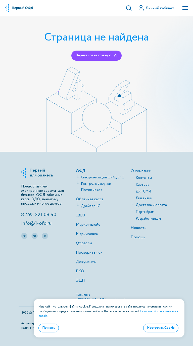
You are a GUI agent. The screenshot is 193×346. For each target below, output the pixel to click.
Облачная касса (90, 199)
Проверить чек (89, 252)
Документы (86, 262)
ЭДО (80, 215)
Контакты (144, 177)
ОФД (80, 171)
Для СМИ (143, 191)
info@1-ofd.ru (36, 223)
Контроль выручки (96, 183)
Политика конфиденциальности (91, 297)
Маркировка (87, 234)
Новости (139, 228)
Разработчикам (148, 218)
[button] (129, 8)
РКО (80, 271)
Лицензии (144, 198)
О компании (141, 171)
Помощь (138, 237)
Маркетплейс (88, 224)
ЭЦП (80, 280)
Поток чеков (91, 190)
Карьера (142, 184)
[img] (24, 236)
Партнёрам (145, 211)
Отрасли (84, 243)
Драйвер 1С (90, 206)
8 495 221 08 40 (38, 214)
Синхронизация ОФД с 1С (102, 177)
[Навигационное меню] (185, 8)
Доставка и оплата (151, 205)
